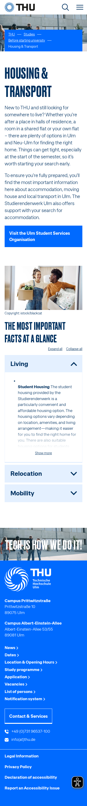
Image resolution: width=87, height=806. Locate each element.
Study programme (22, 669)
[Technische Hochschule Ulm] (43, 579)
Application (16, 677)
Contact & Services (28, 716)
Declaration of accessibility (31, 777)
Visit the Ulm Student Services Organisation (39, 236)
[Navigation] (80, 7)
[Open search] (65, 7)
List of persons (19, 691)
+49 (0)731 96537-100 (30, 731)
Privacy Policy (18, 766)
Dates (11, 655)
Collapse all (74, 349)
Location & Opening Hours (30, 662)
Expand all (55, 349)
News (10, 647)
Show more (43, 453)
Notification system (24, 698)
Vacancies (15, 684)
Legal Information (22, 756)
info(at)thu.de (22, 739)
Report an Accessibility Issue (32, 788)
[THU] (20, 7)
